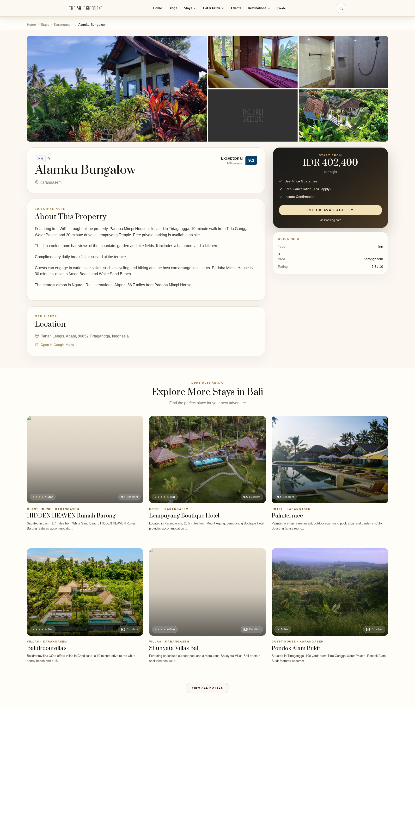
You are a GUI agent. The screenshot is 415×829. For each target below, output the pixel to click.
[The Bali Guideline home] (86, 8)
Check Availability (330, 210)
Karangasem (63, 24)
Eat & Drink (211, 8)
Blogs (173, 8)
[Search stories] (341, 8)
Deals (281, 8)
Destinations (257, 8)
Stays (188, 8)
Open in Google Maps (57, 345)
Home (157, 8)
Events (236, 8)
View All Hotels (207, 687)
